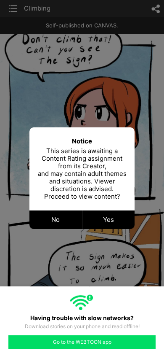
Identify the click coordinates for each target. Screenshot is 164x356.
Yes (108, 220)
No (55, 220)
